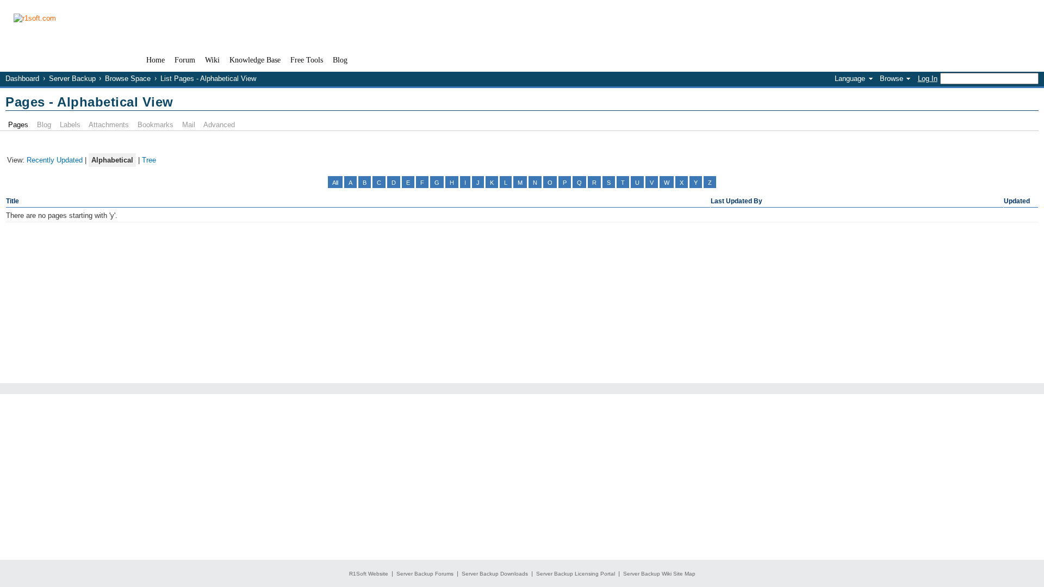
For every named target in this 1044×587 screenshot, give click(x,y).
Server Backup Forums (424, 574)
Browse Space (128, 78)
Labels (70, 125)
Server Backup (72, 78)
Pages (18, 125)
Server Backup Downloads (495, 574)
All (335, 182)
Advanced (219, 125)
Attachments (109, 125)
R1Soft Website (368, 574)
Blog (44, 125)
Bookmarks (155, 125)
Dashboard (22, 78)
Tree (149, 160)
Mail (188, 125)
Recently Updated (55, 160)
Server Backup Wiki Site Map (659, 574)
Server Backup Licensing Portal (575, 574)
